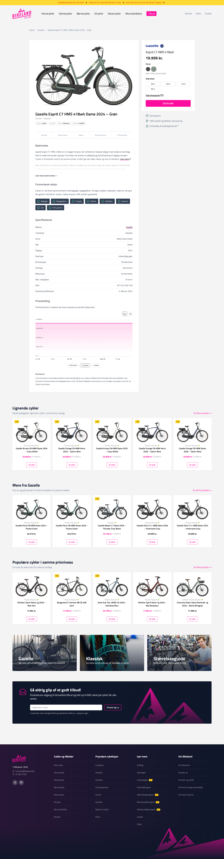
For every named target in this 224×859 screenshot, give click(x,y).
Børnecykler (83, 14)
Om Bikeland (184, 765)
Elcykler (99, 14)
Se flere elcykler (201, 413)
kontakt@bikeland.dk (25, 771)
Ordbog (140, 765)
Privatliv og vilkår (186, 779)
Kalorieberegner (144, 787)
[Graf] (125, 314)
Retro (97, 816)
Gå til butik (168, 103)
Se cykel (31, 464)
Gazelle (129, 227)
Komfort (99, 802)
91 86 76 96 (21, 774)
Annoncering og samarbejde (190, 787)
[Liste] (130, 314)
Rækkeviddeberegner (148, 809)
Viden (198, 13)
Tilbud (151, 14)
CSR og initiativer (186, 794)
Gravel (98, 794)
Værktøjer (141, 772)
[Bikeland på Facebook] (15, 782)
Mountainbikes (133, 14)
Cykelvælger (144, 779)
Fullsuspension (101, 787)
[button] (148, 69)
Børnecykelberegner (148, 802)
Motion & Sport (102, 809)
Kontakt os (183, 772)
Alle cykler (58, 765)
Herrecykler (47, 14)
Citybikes (99, 765)
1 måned (96, 365)
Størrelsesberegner (147, 794)
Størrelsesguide (153, 95)
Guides (208, 13)
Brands (188, 13)
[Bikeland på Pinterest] (21, 782)
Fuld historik (73, 365)
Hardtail (99, 779)
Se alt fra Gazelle (201, 490)
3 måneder (85, 365)
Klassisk (98, 772)
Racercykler (114, 14)
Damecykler (65, 14)
